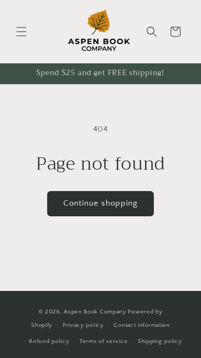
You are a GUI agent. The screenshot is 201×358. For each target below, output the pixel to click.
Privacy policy (83, 325)
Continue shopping (100, 203)
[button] (21, 31)
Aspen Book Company (95, 312)
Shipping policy (160, 341)
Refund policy (49, 341)
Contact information (141, 325)
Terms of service (103, 341)
